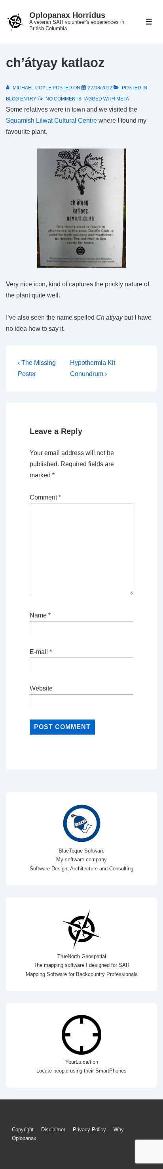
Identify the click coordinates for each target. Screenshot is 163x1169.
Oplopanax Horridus (67, 15)
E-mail (39, 651)
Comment (45, 497)
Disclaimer (53, 1129)
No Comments (63, 99)
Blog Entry (21, 99)
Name (38, 615)
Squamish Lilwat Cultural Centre (51, 120)
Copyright (23, 1129)
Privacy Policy (89, 1129)
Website (41, 688)
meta (122, 99)
